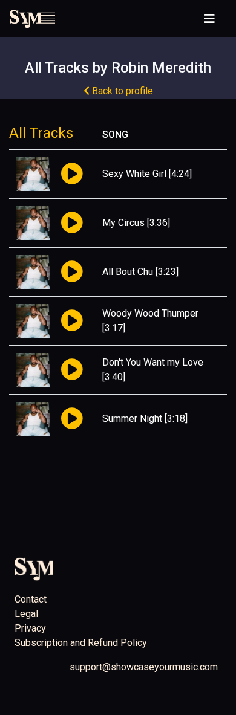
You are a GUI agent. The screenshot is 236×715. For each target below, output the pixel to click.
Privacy (30, 628)
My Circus (123, 222)
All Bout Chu (127, 271)
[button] (72, 174)
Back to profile (121, 91)
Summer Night (132, 418)
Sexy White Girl (134, 174)
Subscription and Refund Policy (81, 643)
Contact (31, 599)
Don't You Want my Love (152, 362)
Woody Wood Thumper (150, 313)
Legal (26, 614)
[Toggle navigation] (209, 19)
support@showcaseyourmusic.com (144, 667)
